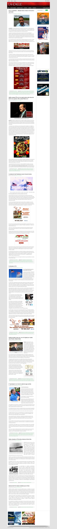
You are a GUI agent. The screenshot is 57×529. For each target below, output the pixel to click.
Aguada (28, 378)
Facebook (47, 0)
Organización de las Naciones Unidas (15, 333)
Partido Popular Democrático (22, 333)
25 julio (22, 482)
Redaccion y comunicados (18, 100)
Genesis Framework (41, 527)
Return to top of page (10, 527)
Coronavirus (34, 7)
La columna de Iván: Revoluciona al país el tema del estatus (20, 174)
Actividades (25, 7)
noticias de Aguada (28, 379)
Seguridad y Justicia (20, 7)
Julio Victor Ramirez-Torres (18, 440)
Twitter (45, 0)
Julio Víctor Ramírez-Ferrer (18, 13)
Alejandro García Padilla (24, 332)
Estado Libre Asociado (31, 332)
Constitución (24, 482)
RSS (48, 0)
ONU (9, 333)
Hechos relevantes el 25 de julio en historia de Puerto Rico (20, 439)
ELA (13, 379)
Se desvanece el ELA (13, 266)
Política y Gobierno (13, 7)
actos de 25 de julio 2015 (24, 378)
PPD (26, 333)
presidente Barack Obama (30, 333)
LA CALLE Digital (17, 4)
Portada (16, 332)
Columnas (14, 332)
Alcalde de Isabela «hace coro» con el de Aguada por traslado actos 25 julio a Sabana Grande (21, 338)
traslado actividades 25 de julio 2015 (30, 380)
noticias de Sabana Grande (14, 380)
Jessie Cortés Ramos (23, 379)
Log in (48, 527)
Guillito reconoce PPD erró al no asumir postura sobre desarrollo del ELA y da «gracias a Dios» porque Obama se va (21, 98)
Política (14, 378)
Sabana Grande (23, 380)
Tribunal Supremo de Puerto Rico (13, 334)
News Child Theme (36, 527)
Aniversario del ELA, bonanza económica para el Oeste (19, 486)
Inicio (8, 7)
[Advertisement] (38, 4)
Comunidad (29, 7)
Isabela (20, 379)
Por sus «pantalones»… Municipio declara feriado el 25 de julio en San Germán (21, 11)
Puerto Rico (30, 482)
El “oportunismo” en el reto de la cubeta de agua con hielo (20, 384)
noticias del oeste (20, 380)
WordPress (46, 527)
